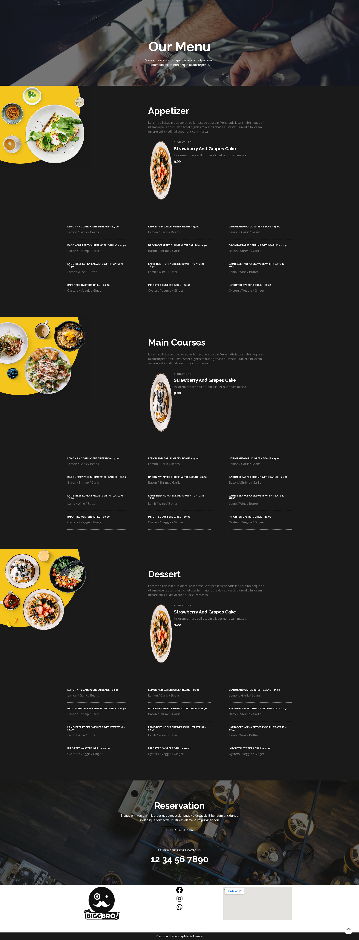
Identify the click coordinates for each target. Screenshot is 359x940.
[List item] (179, 890)
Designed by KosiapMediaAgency (179, 936)
